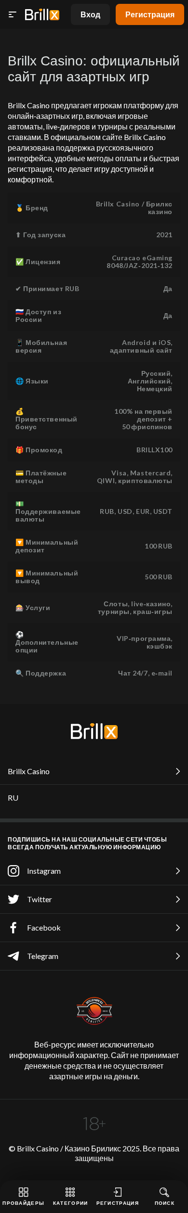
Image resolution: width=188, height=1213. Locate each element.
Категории (70, 1203)
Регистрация (150, 14)
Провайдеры (23, 1203)
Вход (90, 14)
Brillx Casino (29, 771)
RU (13, 797)
